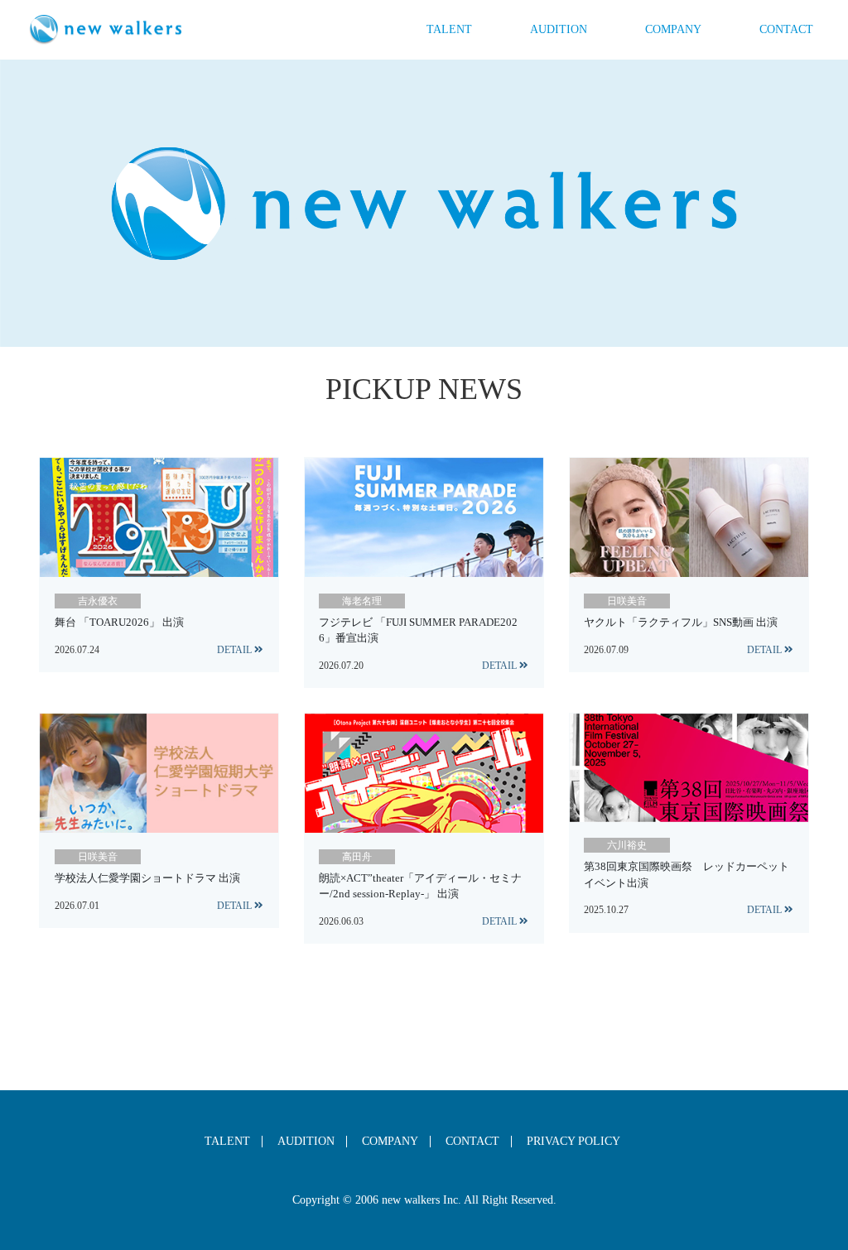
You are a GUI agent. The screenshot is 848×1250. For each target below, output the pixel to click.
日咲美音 (627, 601)
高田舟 (357, 857)
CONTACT (786, 29)
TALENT (449, 29)
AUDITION (558, 29)
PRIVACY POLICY (573, 1141)
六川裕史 (627, 845)
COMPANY (673, 29)
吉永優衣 (98, 601)
